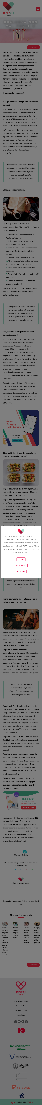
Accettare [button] (21, 571)
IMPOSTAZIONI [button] (21, 565)
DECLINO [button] (21, 559)
